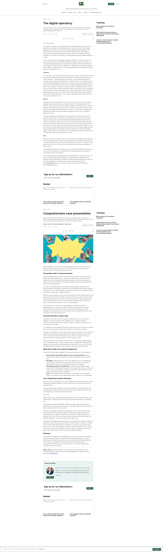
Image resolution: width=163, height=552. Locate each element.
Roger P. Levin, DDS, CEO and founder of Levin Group (57, 224)
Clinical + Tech (72, 12)
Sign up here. (54, 453)
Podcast (85, 12)
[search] (46, 4)
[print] (92, 38)
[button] (44, 4)
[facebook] (63, 38)
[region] (81, 549)
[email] (72, 38)
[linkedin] (66, 38)
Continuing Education (95, 12)
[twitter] (68, 38)
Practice (64, 12)
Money (79, 12)
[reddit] (70, 38)
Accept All (157, 549)
